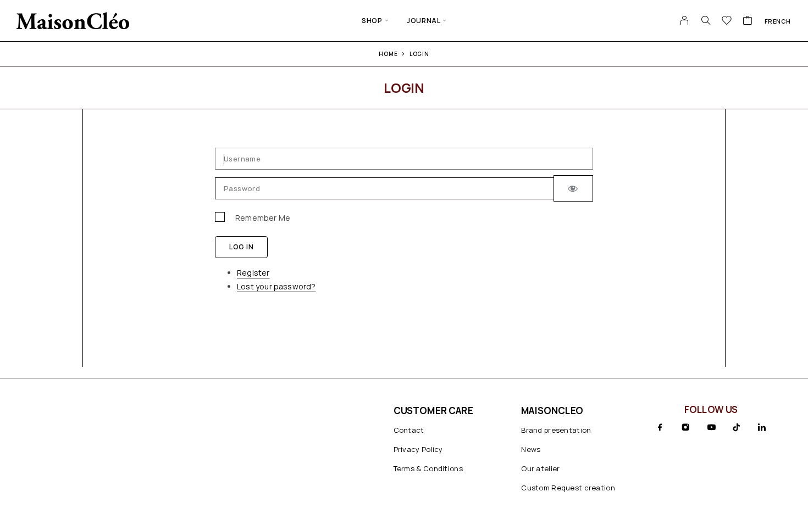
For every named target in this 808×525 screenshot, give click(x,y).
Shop (372, 20)
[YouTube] (711, 427)
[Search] (705, 20)
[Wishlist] (727, 21)
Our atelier (540, 468)
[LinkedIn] (761, 427)
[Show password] (573, 188)
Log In (241, 247)
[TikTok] (736, 427)
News (530, 449)
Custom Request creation (568, 488)
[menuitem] (777, 20)
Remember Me (262, 218)
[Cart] (748, 21)
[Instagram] (685, 427)
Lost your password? (276, 286)
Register (253, 272)
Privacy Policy (418, 449)
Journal (423, 20)
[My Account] (684, 20)
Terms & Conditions (428, 468)
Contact (409, 430)
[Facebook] (660, 427)
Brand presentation (556, 430)
